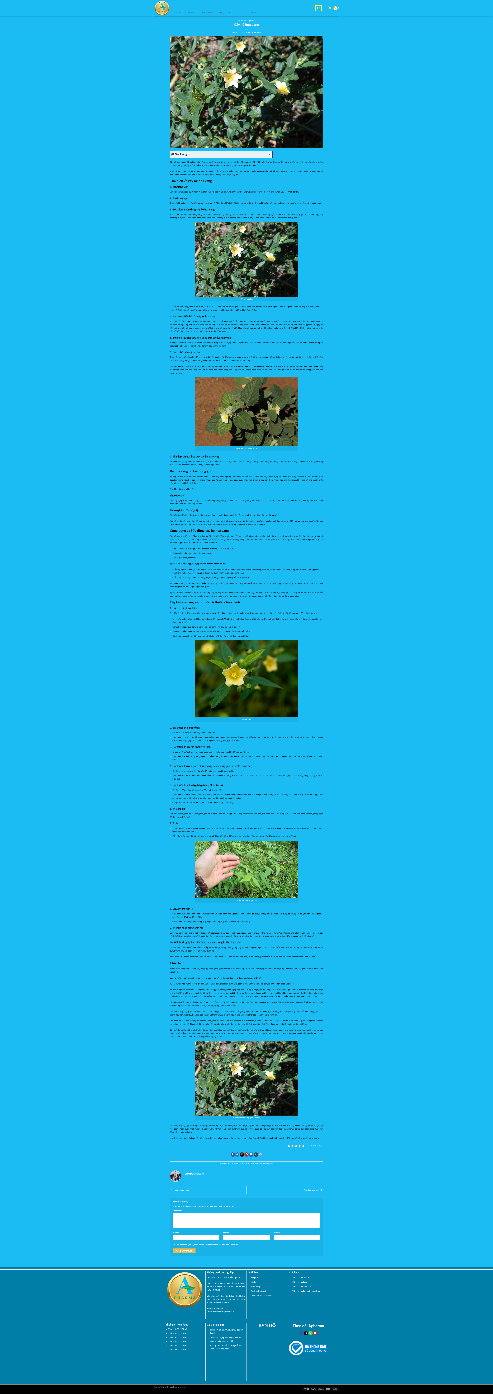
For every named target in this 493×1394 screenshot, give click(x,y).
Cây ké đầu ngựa (181, 1190)
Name (176, 1233)
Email (226, 1233)
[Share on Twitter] (237, 1154)
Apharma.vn (257, 32)
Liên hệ (253, 12)
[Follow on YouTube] (315, 1333)
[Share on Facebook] (233, 1154)
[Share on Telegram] (260, 1154)
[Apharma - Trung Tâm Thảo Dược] (162, 8)
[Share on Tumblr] (256, 1154)
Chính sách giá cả (299, 1282)
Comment (177, 1211)
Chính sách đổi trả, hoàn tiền (262, 1296)
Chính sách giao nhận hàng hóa (306, 1291)
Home (177, 12)
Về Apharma (255, 1278)
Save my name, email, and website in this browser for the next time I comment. (207, 1245)
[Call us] (310, 1333)
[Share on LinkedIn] (251, 1154)
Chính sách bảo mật (258, 1291)
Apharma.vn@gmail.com (223, 1312)
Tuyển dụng (255, 1287)
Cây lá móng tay (311, 1190)
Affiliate (242, 12)
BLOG (231, 12)
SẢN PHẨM (206, 12)
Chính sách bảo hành (301, 1278)
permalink (269, 1163)
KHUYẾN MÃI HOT (191, 12)
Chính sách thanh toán (302, 1286)
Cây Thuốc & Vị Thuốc (246, 1163)
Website (277, 1233)
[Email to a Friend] (242, 1154)
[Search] (318, 8)
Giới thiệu (220, 12)
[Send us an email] (306, 1333)
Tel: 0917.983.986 (215, 1309)
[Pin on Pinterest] (246, 1154)
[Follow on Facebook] (301, 1333)
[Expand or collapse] (269, 154)
